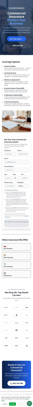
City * (6, 174)
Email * (6, 158)
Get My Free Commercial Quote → (16, 223)
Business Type (8, 182)
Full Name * (7, 150)
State (14, 174)
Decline (5, 404)
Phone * (19, 150)
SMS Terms (26, 215)
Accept (12, 404)
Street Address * (9, 166)
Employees (20, 182)
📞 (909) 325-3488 (16, 45)
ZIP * (22, 174)
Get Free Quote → (16, 39)
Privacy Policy (7, 217)
